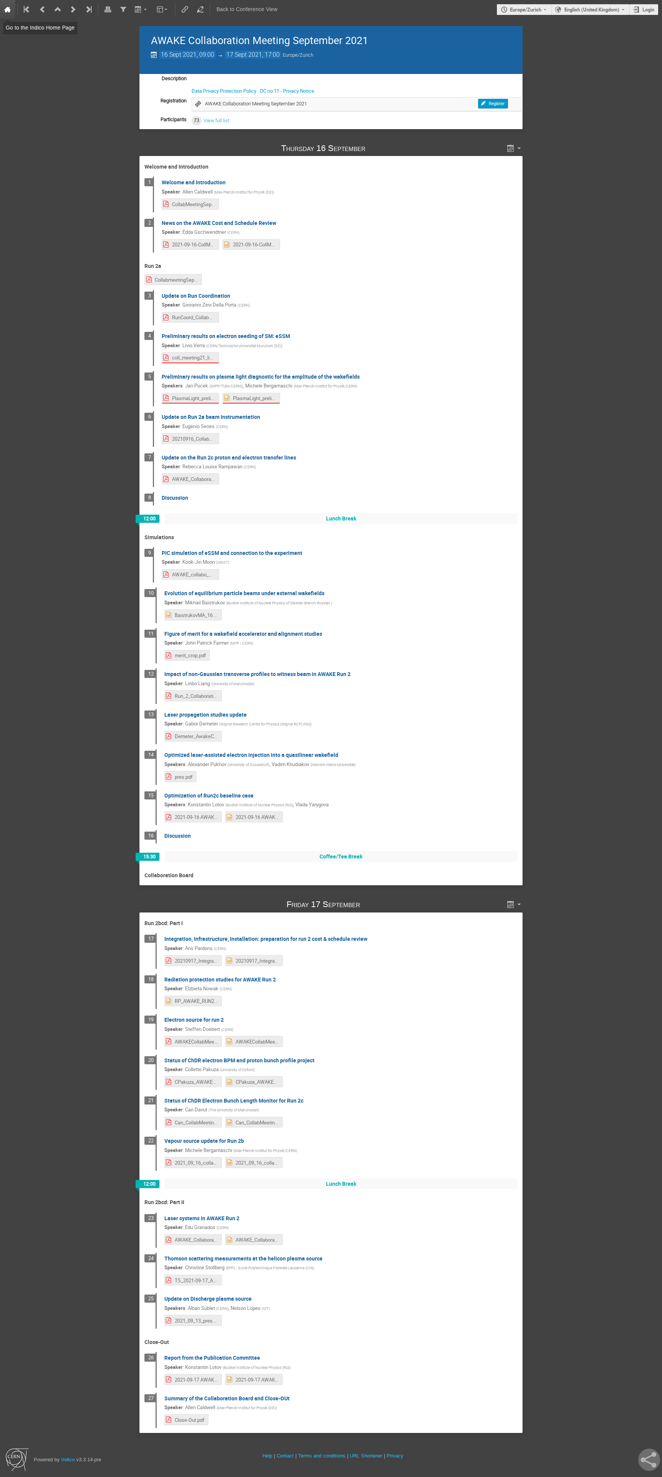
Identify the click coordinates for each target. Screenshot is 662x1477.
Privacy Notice (298, 90)
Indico (68, 1459)
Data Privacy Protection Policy (224, 90)
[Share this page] (649, 1459)
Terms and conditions (322, 1455)
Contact (285, 1455)
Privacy (395, 1455)
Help (267, 1455)
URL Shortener (366, 1455)
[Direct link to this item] (376, 148)
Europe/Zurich (525, 9)
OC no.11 (269, 90)
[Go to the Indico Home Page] (7, 9)
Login (648, 9)
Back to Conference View (246, 9)
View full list (216, 120)
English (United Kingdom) (591, 9)
